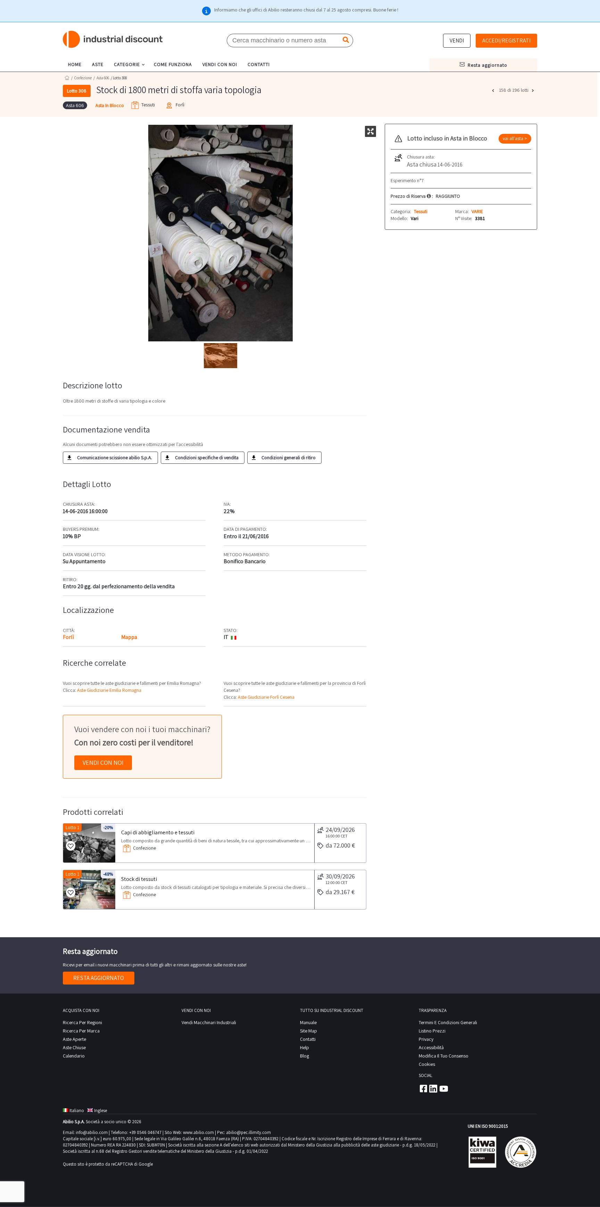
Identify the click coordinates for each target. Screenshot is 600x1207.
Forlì (68, 637)
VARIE (477, 211)
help (304, 1047)
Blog (304, 1056)
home (75, 64)
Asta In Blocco (109, 105)
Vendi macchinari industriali (209, 1022)
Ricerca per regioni (82, 1022)
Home (67, 77)
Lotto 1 (72, 828)
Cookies (427, 1064)
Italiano (76, 1110)
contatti (259, 64)
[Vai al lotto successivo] (533, 90)
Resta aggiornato (98, 978)
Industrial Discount (113, 39)
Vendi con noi (103, 763)
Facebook (423, 1088)
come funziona (173, 64)
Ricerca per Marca (81, 1031)
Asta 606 (103, 77)
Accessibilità (431, 1047)
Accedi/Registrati (506, 40)
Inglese (100, 1110)
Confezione (83, 77)
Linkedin (433, 1088)
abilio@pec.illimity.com (248, 1132)
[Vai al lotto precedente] (493, 90)
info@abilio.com (92, 1132)
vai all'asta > (515, 138)
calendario (74, 1056)
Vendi (457, 40)
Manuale (308, 1022)
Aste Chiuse (74, 1047)
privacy (426, 1039)
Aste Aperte (74, 1039)
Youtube (444, 1088)
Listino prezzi (432, 1031)
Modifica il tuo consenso (443, 1056)
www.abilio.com (198, 1132)
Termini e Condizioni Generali (448, 1022)
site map (308, 1031)
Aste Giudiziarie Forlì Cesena (266, 697)
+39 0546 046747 (145, 1132)
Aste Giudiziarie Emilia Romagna (109, 690)
